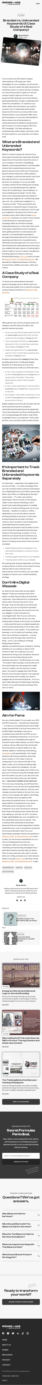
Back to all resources (21, 1102)
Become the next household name (21, 1302)
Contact (6, 1365)
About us (6, 1345)
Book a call (20, 859)
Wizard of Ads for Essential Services (19, 259)
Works (5, 1350)
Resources (7, 1355)
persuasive (6, 753)
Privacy (4, 1380)
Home (4, 1340)
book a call (23, 256)
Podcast (6, 1360)
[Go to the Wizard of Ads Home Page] (11, 4)
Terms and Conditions (10, 1376)
